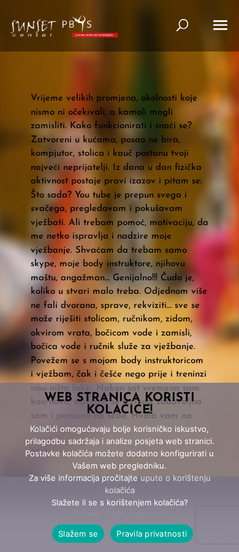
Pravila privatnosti (151, 534)
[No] (224, 467)
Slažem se (78, 534)
